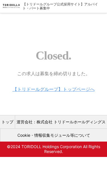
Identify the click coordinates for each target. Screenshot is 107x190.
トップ (7, 121)
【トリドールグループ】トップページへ (54, 89)
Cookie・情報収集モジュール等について (53, 135)
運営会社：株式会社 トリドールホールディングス (61, 121)
